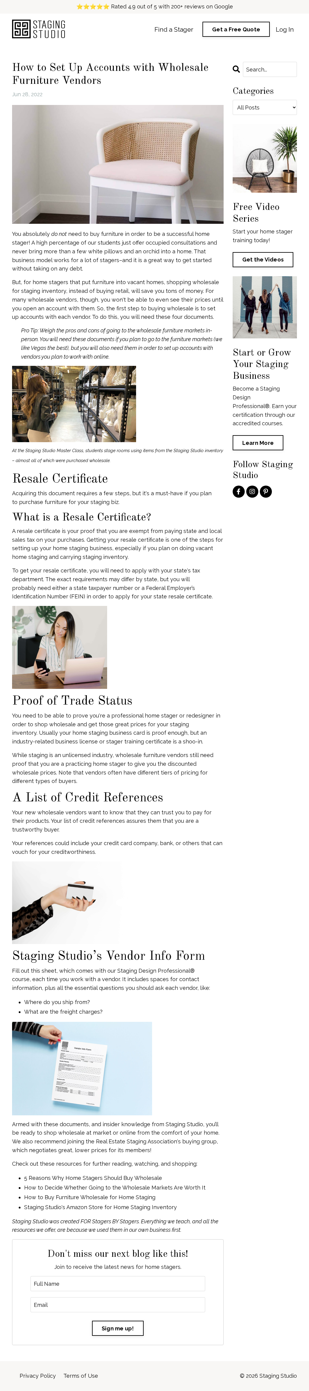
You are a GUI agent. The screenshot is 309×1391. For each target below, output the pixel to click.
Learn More (258, 443)
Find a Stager (173, 29)
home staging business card (108, 733)
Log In (285, 29)
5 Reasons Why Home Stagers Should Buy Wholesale (93, 1178)
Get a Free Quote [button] (236, 29)
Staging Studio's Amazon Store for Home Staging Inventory (100, 1207)
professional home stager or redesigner (162, 715)
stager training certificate (138, 741)
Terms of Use (80, 1376)
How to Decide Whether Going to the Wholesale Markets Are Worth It (114, 1187)
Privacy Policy (38, 1376)
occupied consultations (176, 242)
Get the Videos (263, 259)
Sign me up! (118, 1328)
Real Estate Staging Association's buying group (156, 1141)
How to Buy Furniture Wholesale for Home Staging (89, 1197)
